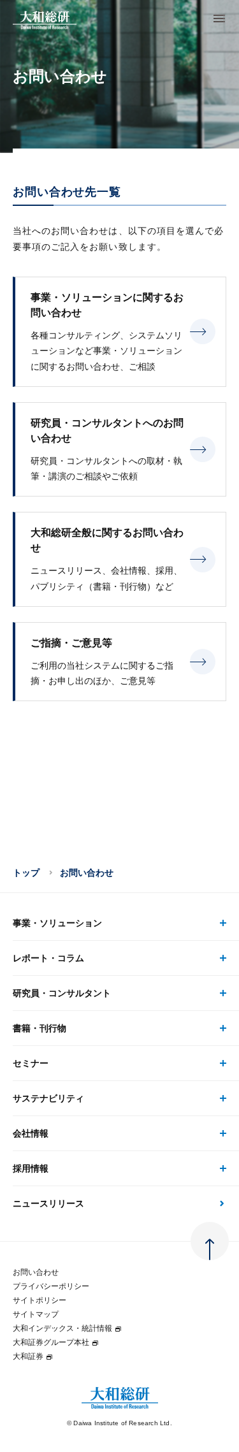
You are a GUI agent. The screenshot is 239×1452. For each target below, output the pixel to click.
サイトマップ (36, 1314)
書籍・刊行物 (39, 1028)
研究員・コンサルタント (62, 993)
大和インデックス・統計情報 (62, 1328)
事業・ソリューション (57, 923)
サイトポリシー (39, 1300)
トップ (26, 873)
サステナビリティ (48, 1098)
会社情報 (30, 1133)
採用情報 (30, 1168)
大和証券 (28, 1356)
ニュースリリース (48, 1203)
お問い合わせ (36, 1272)
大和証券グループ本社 (51, 1342)
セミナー (30, 1063)
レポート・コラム (48, 958)
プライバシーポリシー (51, 1286)
